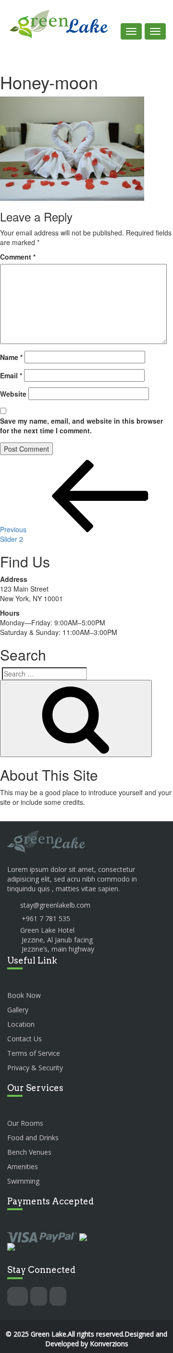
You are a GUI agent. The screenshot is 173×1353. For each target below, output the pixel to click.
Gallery (17, 1009)
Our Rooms (25, 1123)
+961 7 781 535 (46, 918)
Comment (18, 257)
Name (11, 357)
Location (21, 1024)
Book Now (24, 995)
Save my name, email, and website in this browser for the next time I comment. (81, 425)
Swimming (23, 1181)
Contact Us (24, 1038)
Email (11, 375)
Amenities (22, 1166)
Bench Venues (29, 1152)
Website (13, 394)
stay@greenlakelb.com (55, 905)
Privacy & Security (35, 1067)
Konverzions (109, 1343)
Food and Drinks (33, 1137)
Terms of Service (33, 1053)
